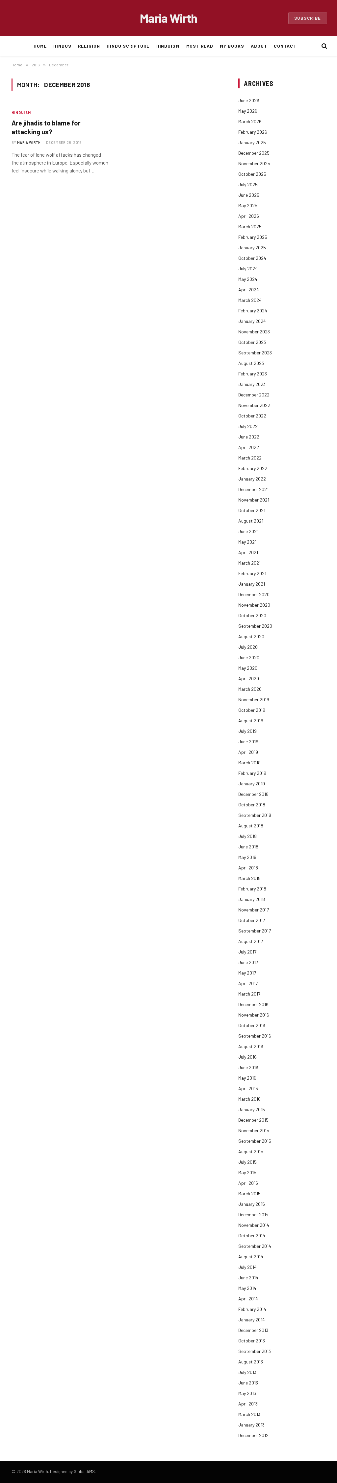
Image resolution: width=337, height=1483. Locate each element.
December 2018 (253, 794)
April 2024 (248, 289)
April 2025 (248, 216)
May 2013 (247, 1393)
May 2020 (247, 668)
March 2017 (249, 994)
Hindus (62, 46)
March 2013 (249, 1414)
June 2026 (248, 100)
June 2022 (248, 436)
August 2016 (250, 1046)
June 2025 (248, 195)
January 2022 (252, 479)
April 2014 (248, 1298)
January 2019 (251, 783)
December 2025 (254, 153)
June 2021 (248, 531)
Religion (89, 46)
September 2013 (254, 1351)
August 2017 (250, 941)
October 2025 (252, 174)
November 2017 (253, 909)
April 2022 (248, 447)
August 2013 (250, 1361)
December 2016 (253, 1004)
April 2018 (248, 867)
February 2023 (252, 373)
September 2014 (254, 1246)
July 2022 (248, 426)
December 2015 (253, 1120)
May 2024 (247, 279)
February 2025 (252, 237)
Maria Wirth (29, 142)
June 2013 (248, 1382)
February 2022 (252, 468)
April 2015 (248, 1183)
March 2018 (249, 878)
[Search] (323, 46)
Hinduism (168, 46)
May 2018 (247, 857)
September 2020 (255, 626)
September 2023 (255, 352)
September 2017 (254, 930)
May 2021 (247, 542)
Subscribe (307, 18)
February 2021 (252, 573)
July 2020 (248, 647)
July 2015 (247, 1162)
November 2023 (254, 331)
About (259, 46)
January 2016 (251, 1109)
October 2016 (251, 1025)
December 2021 (253, 489)
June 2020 (248, 657)
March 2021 (249, 563)
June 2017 (248, 962)
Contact (285, 46)
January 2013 (251, 1424)
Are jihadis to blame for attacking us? (46, 127)
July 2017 (247, 952)
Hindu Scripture (128, 46)
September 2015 (254, 1141)
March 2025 (250, 226)
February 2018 (252, 888)
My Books (232, 46)
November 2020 (254, 605)
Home (40, 46)
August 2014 (250, 1256)
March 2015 (249, 1193)
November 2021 (253, 500)
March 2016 (249, 1099)
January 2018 (251, 899)
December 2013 (253, 1330)
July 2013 (247, 1372)
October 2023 (252, 342)
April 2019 (248, 752)
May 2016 (247, 1078)
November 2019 (253, 699)
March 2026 (250, 121)
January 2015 (251, 1204)
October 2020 (252, 615)
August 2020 (251, 636)
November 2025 (254, 163)
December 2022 (254, 394)
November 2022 (254, 405)
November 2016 (253, 1015)
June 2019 (248, 741)
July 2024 (248, 268)
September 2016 (254, 1036)
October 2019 (251, 710)
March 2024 (250, 300)
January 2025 (252, 247)
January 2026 (252, 142)
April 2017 (248, 983)
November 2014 (253, 1225)
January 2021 (251, 584)
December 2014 (253, 1214)
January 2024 (252, 321)
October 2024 (252, 258)
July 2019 (247, 731)
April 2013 (248, 1403)
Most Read (200, 46)
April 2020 (248, 678)
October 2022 (252, 415)
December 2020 (254, 594)
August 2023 (251, 363)
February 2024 (252, 310)
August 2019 (250, 720)
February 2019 (252, 773)
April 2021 (248, 552)
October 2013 (251, 1340)
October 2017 (251, 920)
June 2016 (248, 1067)
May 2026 (247, 111)
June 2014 (248, 1277)
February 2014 (252, 1309)
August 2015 (250, 1151)
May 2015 (247, 1172)
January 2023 (252, 384)
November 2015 (253, 1130)
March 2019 (249, 762)
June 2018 (248, 846)
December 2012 (253, 1435)
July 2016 (247, 1057)
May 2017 (247, 973)
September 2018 (254, 815)
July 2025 (248, 184)
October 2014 (251, 1235)
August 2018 (250, 825)
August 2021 (250, 521)
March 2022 (250, 458)
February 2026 (252, 132)
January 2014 (251, 1319)
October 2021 (251, 510)
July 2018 (247, 836)
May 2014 (247, 1288)
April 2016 (248, 1088)
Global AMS (84, 1471)
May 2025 (247, 205)
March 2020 (250, 689)
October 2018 (251, 804)
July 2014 (247, 1267)
